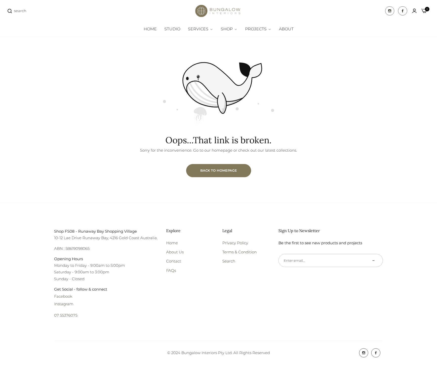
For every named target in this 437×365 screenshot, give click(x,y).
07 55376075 (65, 315)
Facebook (63, 296)
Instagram (63, 303)
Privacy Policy (235, 242)
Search (228, 261)
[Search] (10, 10)
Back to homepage (218, 170)
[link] (200, 29)
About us (175, 252)
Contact (173, 261)
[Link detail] (389, 10)
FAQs (171, 270)
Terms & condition (239, 252)
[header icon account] (414, 11)
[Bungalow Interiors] (218, 11)
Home (172, 242)
